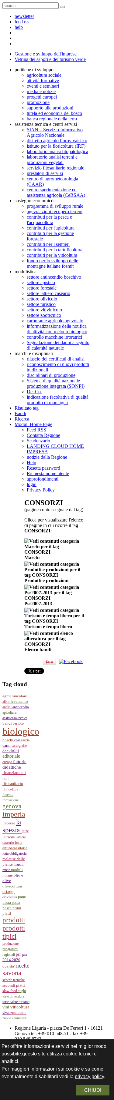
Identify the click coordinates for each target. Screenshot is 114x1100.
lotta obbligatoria (14, 853)
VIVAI (6, 1013)
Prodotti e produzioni (46, 580)
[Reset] (62, 7)
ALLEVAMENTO (18, 701)
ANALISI (7, 707)
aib (5, 701)
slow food (10, 991)
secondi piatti (13, 985)
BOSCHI (8, 740)
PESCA (16, 902)
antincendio (20, 707)
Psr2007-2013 (38, 603)
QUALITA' (9, 966)
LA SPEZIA (12, 826)
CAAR (17, 740)
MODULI (17, 870)
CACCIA (25, 740)
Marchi (32, 557)
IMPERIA (13, 814)
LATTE (25, 831)
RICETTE (22, 965)
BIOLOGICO (20, 731)
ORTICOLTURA (10, 897)
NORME (8, 875)
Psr (19, 954)
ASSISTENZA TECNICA (14, 718)
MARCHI (18, 864)
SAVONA (11, 973)
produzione (10, 943)
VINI (6, 1007)
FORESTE (7, 794)
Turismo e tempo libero (48, 626)
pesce (7, 908)
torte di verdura (13, 996)
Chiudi (92, 1090)
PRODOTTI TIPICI (13, 932)
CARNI (7, 745)
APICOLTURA (9, 712)
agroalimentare (14, 696)
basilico (18, 723)
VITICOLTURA (19, 1006)
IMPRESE (9, 823)
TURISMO (24, 1002)
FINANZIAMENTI (14, 772)
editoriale (11, 756)
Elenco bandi (37, 649)
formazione (10, 800)
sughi (22, 991)
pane (22, 897)
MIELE (6, 870)
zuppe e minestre (14, 1018)
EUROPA (7, 762)
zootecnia (18, 1012)
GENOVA (11, 806)
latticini (9, 837)
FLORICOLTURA (10, 789)
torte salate (10, 1002)
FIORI (5, 778)
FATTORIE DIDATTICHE (14, 764)
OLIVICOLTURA (12, 886)
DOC (5, 751)
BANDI (7, 723)
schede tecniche (13, 980)
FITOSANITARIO (12, 783)
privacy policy (89, 1076)
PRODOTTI (13, 920)
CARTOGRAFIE (19, 745)
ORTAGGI (8, 891)
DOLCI (14, 750)
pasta (7, 902)
